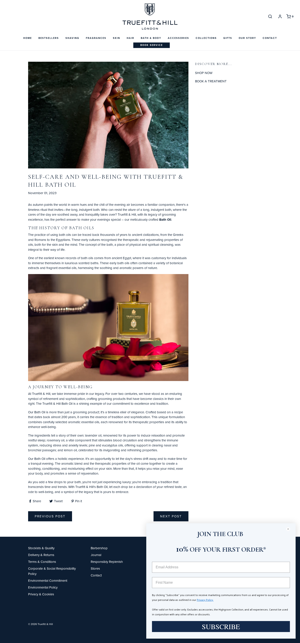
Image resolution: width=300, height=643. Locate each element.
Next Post (171, 516)
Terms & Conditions (42, 561)
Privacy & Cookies (41, 594)
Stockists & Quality (41, 548)
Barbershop (99, 548)
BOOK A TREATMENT (211, 81)
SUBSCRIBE (221, 626)
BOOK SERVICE (151, 45)
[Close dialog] (290, 529)
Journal (96, 555)
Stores (95, 568)
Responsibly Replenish (107, 561)
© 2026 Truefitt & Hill (40, 624)
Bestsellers (48, 38)
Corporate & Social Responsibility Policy (52, 571)
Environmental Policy (43, 587)
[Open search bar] (270, 16)
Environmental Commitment (47, 580)
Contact (270, 38)
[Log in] (280, 16)
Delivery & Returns (41, 555)
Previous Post (50, 516)
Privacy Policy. (205, 599)
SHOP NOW (203, 72)
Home (27, 38)
